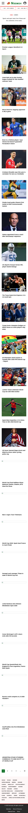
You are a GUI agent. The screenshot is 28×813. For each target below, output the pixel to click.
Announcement (6, 793)
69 (24, 771)
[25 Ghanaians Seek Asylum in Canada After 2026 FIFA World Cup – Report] (14, 344)
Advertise (8, 809)
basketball (22, 795)
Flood (3, 795)
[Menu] (3, 3)
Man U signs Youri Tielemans (12, 515)
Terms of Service (17, 809)
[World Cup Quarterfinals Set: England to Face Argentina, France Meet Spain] (14, 651)
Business (4, 786)
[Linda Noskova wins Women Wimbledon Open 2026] (14, 591)
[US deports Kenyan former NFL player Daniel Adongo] (14, 252)
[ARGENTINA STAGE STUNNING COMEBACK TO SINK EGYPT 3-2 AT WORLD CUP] (14, 744)
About (18, 811)
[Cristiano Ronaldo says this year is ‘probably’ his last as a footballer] (14, 159)
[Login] (24, 3)
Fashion (20, 786)
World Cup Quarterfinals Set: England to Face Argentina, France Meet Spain (13, 666)
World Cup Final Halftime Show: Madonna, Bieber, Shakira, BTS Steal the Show (12, 484)
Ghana (3, 780)
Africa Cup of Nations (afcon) (17, 797)
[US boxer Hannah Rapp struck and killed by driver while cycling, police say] (14, 437)
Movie (3, 799)
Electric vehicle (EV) (7, 791)
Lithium (16, 788)
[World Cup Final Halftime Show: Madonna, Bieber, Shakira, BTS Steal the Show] (14, 469)
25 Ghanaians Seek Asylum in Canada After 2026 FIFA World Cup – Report (13, 359)
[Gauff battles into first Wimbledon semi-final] (14, 714)
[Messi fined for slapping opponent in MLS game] (14, 96)
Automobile (22, 793)
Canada (4, 784)
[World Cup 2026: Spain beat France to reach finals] (14, 530)
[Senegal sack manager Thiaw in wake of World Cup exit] (14, 560)
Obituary (14, 793)
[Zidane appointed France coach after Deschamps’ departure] (14, 221)
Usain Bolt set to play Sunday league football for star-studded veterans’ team (12, 79)
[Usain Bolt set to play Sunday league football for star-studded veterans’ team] (14, 64)
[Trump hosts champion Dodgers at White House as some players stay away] (14, 312)
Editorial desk (11, 811)
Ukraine (15, 780)
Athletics (4, 797)
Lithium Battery (19, 791)
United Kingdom (6, 782)
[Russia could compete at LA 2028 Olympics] (14, 683)
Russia (9, 780)
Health (3, 788)
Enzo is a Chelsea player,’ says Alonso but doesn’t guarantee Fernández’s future (12, 141)
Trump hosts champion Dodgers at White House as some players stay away (13, 327)
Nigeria (14, 782)
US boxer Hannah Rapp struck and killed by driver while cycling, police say (13, 452)
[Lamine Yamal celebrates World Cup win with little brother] (14, 377)
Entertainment (12, 786)
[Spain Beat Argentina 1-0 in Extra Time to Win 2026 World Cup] (14, 407)
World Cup (11, 784)
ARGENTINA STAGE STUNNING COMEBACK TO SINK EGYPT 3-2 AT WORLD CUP (13, 759)
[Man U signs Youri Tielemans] (14, 501)
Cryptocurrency (20, 784)
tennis (15, 795)
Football (9, 795)
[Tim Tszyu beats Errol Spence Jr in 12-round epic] (14, 282)
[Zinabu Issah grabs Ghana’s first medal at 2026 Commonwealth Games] (14, 189)
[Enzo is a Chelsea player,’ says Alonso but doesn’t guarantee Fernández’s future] (14, 127)
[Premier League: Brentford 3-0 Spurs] (14, 34)
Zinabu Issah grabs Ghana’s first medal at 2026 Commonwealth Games (13, 204)
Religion (9, 788)
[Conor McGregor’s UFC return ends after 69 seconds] (14, 621)
